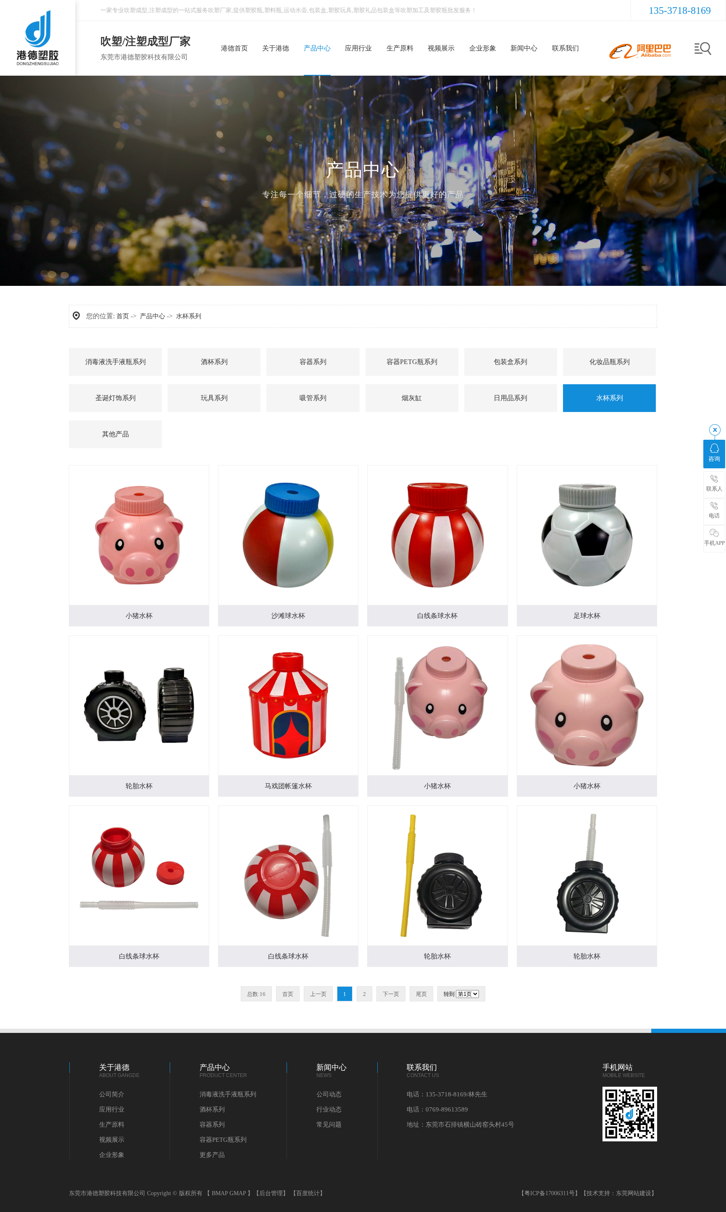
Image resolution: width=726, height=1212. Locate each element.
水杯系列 (188, 316)
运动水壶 (295, 10)
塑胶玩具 (340, 10)
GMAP (237, 1193)
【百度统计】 (308, 1193)
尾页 (421, 994)
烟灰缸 (412, 397)
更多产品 (212, 1154)
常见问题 (329, 1124)
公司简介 (111, 1094)
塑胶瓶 (254, 10)
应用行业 (111, 1109)
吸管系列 (313, 397)
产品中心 (152, 316)
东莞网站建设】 (636, 1193)
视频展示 (111, 1139)
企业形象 (111, 1154)
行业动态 (329, 1109)
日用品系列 (510, 397)
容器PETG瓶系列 (412, 361)
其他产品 (115, 434)
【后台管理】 (271, 1193)
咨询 (714, 459)
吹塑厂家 (219, 10)
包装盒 (317, 10)
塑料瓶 (273, 10)
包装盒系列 (510, 361)
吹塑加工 (412, 10)
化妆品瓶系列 (609, 361)
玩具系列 (214, 397)
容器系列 (313, 361)
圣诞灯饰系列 (115, 397)
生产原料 (111, 1124)
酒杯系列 (214, 361)
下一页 (391, 994)
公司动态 (329, 1094)
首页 (122, 316)
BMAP (220, 1193)
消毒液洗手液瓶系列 (115, 361)
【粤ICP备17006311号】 (549, 1193)
